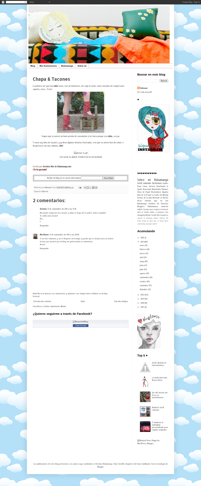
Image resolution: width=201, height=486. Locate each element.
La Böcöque (147, 218)
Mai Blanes (44, 234)
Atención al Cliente (160, 197)
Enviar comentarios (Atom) (55, 306)
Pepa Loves (142, 186)
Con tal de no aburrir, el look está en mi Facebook (81, 157)
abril (142, 257)
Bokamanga (67, 66)
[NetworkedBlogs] (80, 321)
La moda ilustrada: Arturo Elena (159, 378)
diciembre (144, 289)
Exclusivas (157, 183)
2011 (142, 242)
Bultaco (162, 218)
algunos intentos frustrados (79, 142)
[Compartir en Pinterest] (96, 187)
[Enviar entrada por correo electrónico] (80, 187)
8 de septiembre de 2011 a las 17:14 (62, 209)
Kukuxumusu (153, 206)
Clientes (165, 189)
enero (142, 245)
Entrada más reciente (42, 301)
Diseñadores (156, 192)
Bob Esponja (161, 215)
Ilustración (147, 189)
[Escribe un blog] (87, 187)
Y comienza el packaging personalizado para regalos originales (160, 426)
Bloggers (140, 206)
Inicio (83, 301)
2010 (143, 237)
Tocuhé (153, 215)
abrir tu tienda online (145, 212)
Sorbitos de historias (158, 203)
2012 (142, 294)
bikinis (156, 218)
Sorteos (152, 186)
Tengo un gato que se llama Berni (155, 221)
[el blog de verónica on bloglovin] (149, 348)
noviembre (144, 285)
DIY (167, 218)
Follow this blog (80, 325)
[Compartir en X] (90, 187)
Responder (44, 225)
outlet (154, 224)
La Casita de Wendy (160, 195)
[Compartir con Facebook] (93, 187)
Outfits (165, 183)
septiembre (145, 277)
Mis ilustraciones (48, 66)
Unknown (144, 88)
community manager (144, 224)
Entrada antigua (121, 301)
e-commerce (160, 212)
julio (142, 269)
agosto (143, 273)
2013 (142, 299)
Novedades (156, 189)
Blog (32, 66)
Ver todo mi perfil (144, 92)
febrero (143, 249)
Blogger (100, 467)
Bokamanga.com (64, 166)
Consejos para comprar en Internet (155, 209)
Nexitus (148, 215)
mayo (142, 261)
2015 (143, 307)
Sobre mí (82, 66)
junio (142, 265)
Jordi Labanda (144, 183)
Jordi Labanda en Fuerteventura (159, 364)
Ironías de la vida (144, 197)
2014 (142, 303)
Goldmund (146, 464)
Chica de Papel (143, 192)
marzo (142, 253)
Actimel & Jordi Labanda (158, 408)
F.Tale (139, 221)
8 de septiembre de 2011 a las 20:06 (64, 234)
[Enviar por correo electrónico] (85, 187)
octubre (143, 281)
